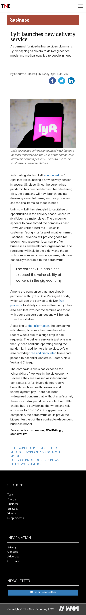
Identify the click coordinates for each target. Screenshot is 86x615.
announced (51, 175)
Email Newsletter (44, 592)
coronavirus (37, 430)
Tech (10, 494)
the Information (38, 326)
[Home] (6, 3)
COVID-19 (52, 430)
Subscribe (13, 561)
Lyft (25, 434)
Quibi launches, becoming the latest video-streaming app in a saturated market (37, 452)
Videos (11, 513)
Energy (11, 499)
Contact (12, 551)
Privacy (11, 547)
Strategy (12, 508)
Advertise (13, 556)
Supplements (15, 518)
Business (13, 504)
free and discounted (42, 353)
